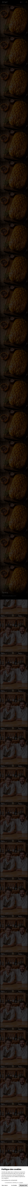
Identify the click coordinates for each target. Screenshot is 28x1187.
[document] (14, 593)
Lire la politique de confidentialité (9, 1180)
